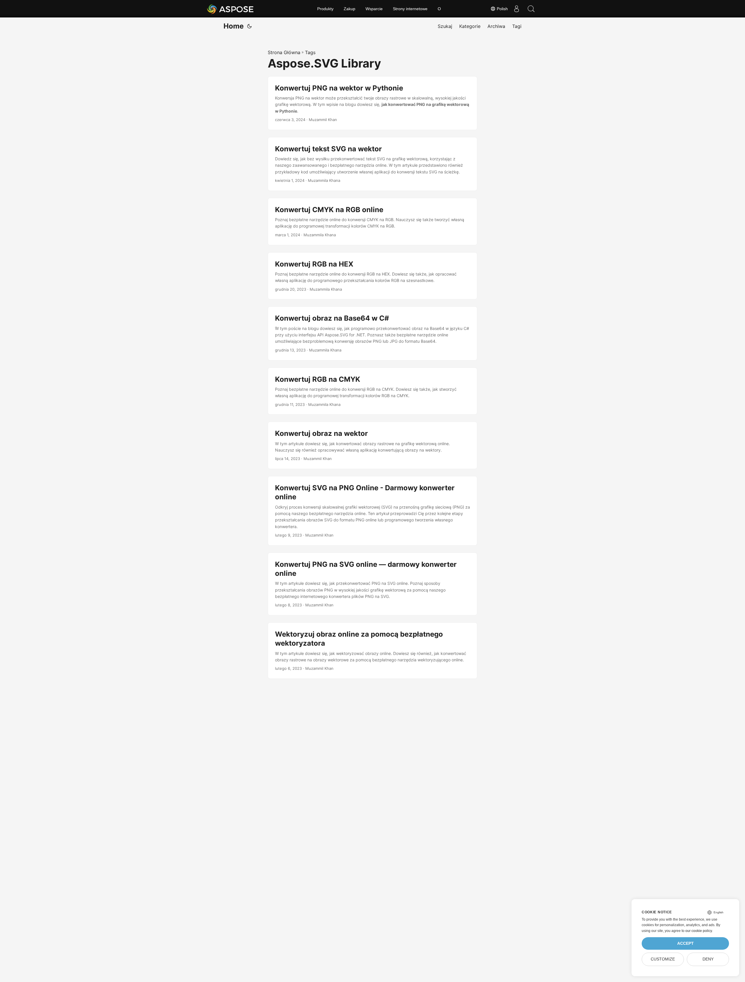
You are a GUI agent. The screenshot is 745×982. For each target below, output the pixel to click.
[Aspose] (231, 8)
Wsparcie (374, 8)
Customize (663, 959)
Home (234, 26)
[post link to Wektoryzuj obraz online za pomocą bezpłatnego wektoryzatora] (372, 651)
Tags (310, 52)
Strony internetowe (410, 8)
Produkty (325, 8)
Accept (685, 943)
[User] (516, 8)
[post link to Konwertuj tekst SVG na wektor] (372, 164)
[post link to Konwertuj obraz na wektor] (372, 445)
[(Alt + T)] (249, 26)
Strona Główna (284, 52)
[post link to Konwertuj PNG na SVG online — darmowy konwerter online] (372, 584)
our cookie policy (698, 931)
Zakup (349, 8)
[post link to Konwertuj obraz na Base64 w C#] (372, 333)
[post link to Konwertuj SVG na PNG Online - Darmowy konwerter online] (372, 510)
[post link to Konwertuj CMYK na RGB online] (372, 221)
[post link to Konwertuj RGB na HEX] (372, 276)
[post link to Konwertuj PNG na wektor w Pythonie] (372, 103)
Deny (708, 959)
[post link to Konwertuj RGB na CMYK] (372, 391)
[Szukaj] (531, 8)
